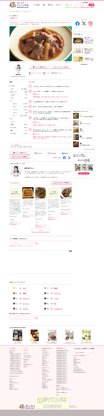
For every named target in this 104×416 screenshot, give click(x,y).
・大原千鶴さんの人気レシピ (15, 356)
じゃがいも (58, 309)
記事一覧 (50, 5)
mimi (49, 214)
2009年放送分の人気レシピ (61, 356)
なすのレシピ (44, 350)
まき (37, 222)
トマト (78, 7)
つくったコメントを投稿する (20, 156)
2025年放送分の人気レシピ (61, 382)
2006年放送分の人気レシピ (61, 352)
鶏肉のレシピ (44, 363)
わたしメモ (39, 153)
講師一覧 (11, 352)
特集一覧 (25, 366)
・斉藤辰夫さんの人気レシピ (15, 358)
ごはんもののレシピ (46, 371)
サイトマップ (75, 365)
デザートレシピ (45, 381)
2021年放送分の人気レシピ (61, 376)
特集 (44, 5)
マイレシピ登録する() (40, 67)
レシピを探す (36, 5)
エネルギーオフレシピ (14, 382)
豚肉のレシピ (44, 365)
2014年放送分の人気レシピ (61, 365)
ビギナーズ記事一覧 (27, 356)
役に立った (14, 222)
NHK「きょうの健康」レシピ (62, 392)
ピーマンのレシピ (45, 353)
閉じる (58, 405)
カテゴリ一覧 (12, 350)
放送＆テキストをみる (84, 173)
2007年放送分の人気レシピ (61, 353)
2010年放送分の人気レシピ (61, 358)
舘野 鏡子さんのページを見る (32, 177)
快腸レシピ (12, 387)
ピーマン (26, 304)
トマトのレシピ (45, 352)
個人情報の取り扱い (77, 362)
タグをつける (53, 153)
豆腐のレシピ (44, 356)
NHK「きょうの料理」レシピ (62, 387)
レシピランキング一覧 (89, 149)
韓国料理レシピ (45, 387)
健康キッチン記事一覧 (14, 389)
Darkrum (12, 219)
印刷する (66, 153)
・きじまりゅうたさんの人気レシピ (16, 371)
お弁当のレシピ (45, 374)
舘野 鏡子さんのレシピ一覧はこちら (49, 177)
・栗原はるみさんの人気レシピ (15, 353)
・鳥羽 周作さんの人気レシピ (15, 363)
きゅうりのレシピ (45, 355)
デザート (32, 246)
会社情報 (75, 364)
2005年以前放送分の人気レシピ (62, 350)
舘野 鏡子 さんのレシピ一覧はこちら (19, 76)
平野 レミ (21, 246)
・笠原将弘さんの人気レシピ (15, 360)
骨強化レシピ (12, 385)
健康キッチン (68, 5)
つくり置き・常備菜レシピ (47, 379)
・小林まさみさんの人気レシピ (15, 369)
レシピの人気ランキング (14, 376)
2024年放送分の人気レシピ (61, 381)
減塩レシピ (12, 380)
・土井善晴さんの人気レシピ (15, 355)
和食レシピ (44, 382)
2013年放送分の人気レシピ (61, 363)
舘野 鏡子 (18, 74)
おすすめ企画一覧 (83, 64)
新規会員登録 (85, 2)
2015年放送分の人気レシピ (61, 366)
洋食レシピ (44, 384)
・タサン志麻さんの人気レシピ (15, 361)
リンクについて (76, 367)
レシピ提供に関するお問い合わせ (79, 372)
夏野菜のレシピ (45, 369)
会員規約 (75, 360)
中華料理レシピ (45, 386)
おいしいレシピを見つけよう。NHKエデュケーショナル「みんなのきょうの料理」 (19, 5)
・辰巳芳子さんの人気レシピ (15, 365)
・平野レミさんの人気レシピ (15, 366)
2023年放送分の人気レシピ (61, 379)
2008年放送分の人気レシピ (61, 355)
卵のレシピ (44, 358)
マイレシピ (92, 2)
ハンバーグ (26, 246)
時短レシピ (44, 378)
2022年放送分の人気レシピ (61, 378)
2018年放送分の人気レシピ (61, 371)
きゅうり (26, 298)
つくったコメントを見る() (62, 67)
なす (24, 288)
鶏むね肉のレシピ (45, 361)
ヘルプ (74, 357)
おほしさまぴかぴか (65, 209)
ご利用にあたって (76, 359)
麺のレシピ (44, 373)
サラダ (25, 309)
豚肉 (55, 288)
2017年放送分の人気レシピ (61, 369)
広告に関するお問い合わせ (78, 370)
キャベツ (57, 293)
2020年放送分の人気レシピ (61, 374)
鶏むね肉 (75, 7)
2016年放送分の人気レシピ (61, 368)
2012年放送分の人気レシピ (61, 361)
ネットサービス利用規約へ (49, 405)
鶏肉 (24, 293)
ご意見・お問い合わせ (77, 369)
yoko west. (25, 212)
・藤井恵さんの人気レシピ (15, 368)
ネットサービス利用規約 (61, 400)
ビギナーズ (58, 5)
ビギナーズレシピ (26, 355)
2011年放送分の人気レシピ (61, 360)
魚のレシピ (44, 360)
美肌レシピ (12, 384)
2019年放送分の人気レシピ (61, 373)
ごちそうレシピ (45, 376)
